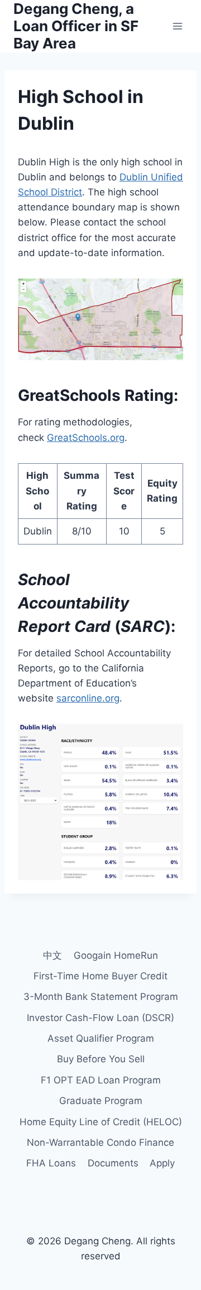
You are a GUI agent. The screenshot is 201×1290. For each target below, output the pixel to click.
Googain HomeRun (116, 955)
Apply (162, 1163)
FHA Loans (51, 1163)
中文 (52, 955)
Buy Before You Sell (101, 1059)
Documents (113, 1163)
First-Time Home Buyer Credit (101, 976)
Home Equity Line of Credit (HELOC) (101, 1121)
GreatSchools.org (86, 437)
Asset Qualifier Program (100, 1038)
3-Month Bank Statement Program (100, 996)
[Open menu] (177, 26)
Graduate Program (100, 1100)
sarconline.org (87, 698)
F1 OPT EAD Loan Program (101, 1080)
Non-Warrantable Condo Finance (100, 1142)
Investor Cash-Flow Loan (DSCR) (100, 1017)
